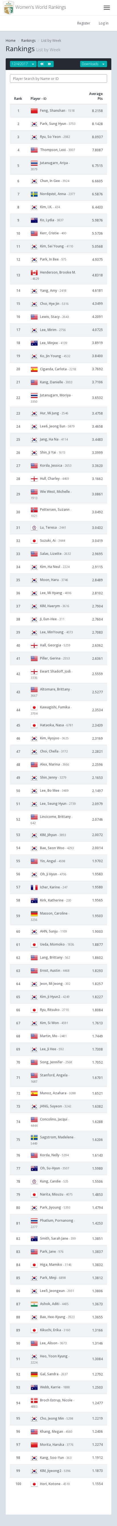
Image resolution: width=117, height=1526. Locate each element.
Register (83, 23)
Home (11, 40)
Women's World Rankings (40, 7)
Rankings (28, 40)
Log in (103, 23)
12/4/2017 (20, 63)
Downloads (90, 63)
